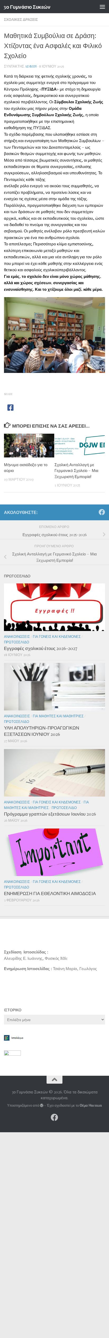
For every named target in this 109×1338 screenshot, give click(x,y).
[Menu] (102, 6)
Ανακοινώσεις (17, 636)
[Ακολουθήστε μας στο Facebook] (102, 512)
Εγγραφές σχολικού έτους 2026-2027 (40, 648)
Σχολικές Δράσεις (21, 19)
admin (31, 66)
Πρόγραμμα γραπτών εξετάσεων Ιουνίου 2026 (50, 814)
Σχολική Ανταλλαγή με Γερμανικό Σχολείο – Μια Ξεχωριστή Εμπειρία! (76, 470)
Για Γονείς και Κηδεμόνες (57, 636)
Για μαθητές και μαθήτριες (58, 716)
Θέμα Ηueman (91, 1105)
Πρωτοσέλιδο (16, 642)
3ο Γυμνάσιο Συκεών (26, 6)
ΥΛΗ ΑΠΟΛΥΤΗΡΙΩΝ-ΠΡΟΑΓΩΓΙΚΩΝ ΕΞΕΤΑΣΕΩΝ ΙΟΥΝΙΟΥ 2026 (41, 731)
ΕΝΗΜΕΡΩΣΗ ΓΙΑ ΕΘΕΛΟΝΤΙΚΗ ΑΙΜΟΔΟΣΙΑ (50, 893)
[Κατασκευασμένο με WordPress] (41, 1105)
